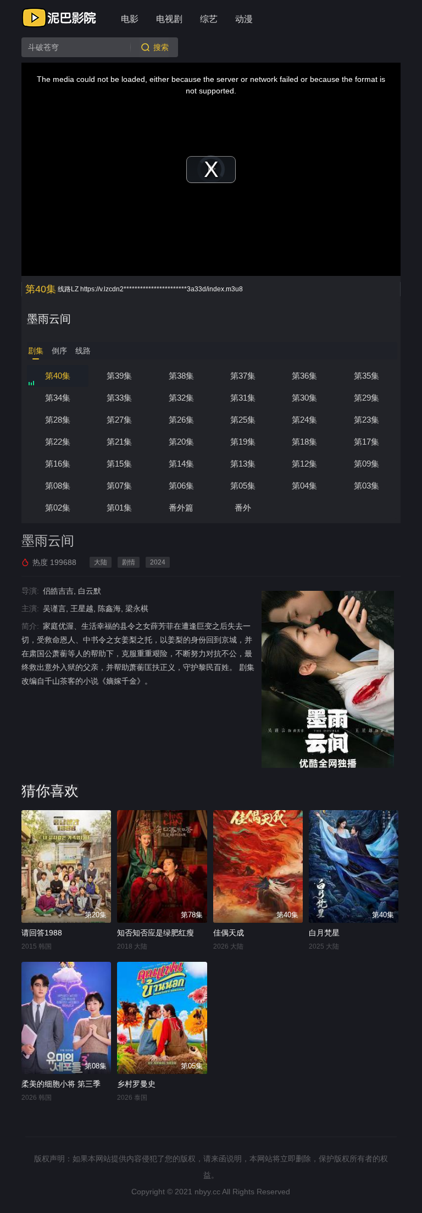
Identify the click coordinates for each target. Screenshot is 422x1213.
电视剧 (169, 19)
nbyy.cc (207, 1191)
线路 (83, 350)
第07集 (119, 485)
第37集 (243, 375)
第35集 (366, 375)
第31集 (243, 397)
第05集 (243, 485)
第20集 (181, 441)
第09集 (366, 463)
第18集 (304, 441)
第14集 (181, 463)
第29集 (366, 397)
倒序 (59, 350)
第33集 (119, 397)
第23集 (366, 419)
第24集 (304, 419)
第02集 (57, 507)
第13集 (243, 463)
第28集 (57, 419)
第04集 (304, 485)
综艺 (209, 19)
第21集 (119, 441)
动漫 (244, 19)
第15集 (119, 463)
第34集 (57, 397)
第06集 (181, 485)
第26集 (181, 419)
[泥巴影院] (59, 17)
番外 (243, 507)
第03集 (366, 485)
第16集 (57, 463)
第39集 (119, 375)
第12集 (304, 463)
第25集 (243, 419)
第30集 (304, 397)
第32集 (181, 397)
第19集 (243, 441)
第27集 (119, 419)
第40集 (57, 375)
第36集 (304, 375)
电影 (129, 19)
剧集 (35, 350)
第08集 (57, 485)
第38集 (181, 375)
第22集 (57, 441)
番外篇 (181, 507)
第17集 (366, 441)
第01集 (119, 507)
